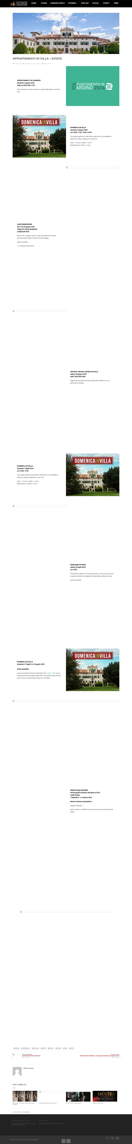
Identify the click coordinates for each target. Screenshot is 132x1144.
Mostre (49, 63)
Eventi (45, 63)
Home (33, 3)
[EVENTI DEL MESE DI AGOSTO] (51, 1092)
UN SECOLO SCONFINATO (73, 1103)
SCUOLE (95, 3)
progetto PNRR (51, 673)
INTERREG (72, 3)
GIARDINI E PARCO (57, 3)
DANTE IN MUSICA (98, 1103)
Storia (44, 3)
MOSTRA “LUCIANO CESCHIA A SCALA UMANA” (24, 1103)
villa (66, 1048)
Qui (18, 246)
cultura (17, 1048)
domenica (36, 1048)
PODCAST (85, 3)
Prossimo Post (99, 1055)
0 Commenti (37, 63)
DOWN (68, 1141)
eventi (44, 1048)
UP (64, 1141)
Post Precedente (31, 1055)
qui (82, 805)
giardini (51, 1048)
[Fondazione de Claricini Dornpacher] (19, 6)
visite (72, 1048)
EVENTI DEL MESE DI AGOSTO (48, 1103)
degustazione (26, 1048)
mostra (59, 1048)
